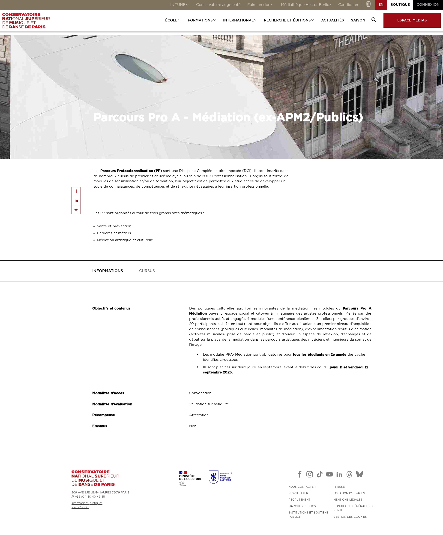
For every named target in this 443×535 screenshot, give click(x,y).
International (238, 20)
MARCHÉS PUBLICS (302, 506)
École (171, 20)
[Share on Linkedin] (76, 200)
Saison (358, 20)
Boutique (400, 4)
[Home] (26, 20)
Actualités (332, 20)
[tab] (107, 271)
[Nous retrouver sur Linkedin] (339, 475)
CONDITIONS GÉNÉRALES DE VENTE (353, 508)
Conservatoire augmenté (218, 5)
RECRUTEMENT (299, 499)
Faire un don (258, 5)
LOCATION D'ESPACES (349, 493)
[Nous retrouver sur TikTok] (319, 475)
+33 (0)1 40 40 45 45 (90, 496)
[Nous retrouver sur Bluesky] (359, 475)
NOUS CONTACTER (302, 486)
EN (380, 4)
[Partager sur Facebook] (76, 191)
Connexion (428, 4)
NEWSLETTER (298, 493)
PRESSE (339, 486)
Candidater (348, 5)
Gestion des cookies (350, 516)
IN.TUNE (178, 5)
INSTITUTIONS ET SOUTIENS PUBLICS (308, 514)
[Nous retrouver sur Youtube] (329, 475)
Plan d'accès (80, 507)
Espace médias (412, 20)
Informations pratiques (87, 503)
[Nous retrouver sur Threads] (349, 475)
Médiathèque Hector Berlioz (306, 5)
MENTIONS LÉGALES (347, 499)
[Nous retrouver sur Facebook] (299, 475)
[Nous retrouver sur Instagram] (309, 475)
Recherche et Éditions (287, 20)
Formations (200, 20)
